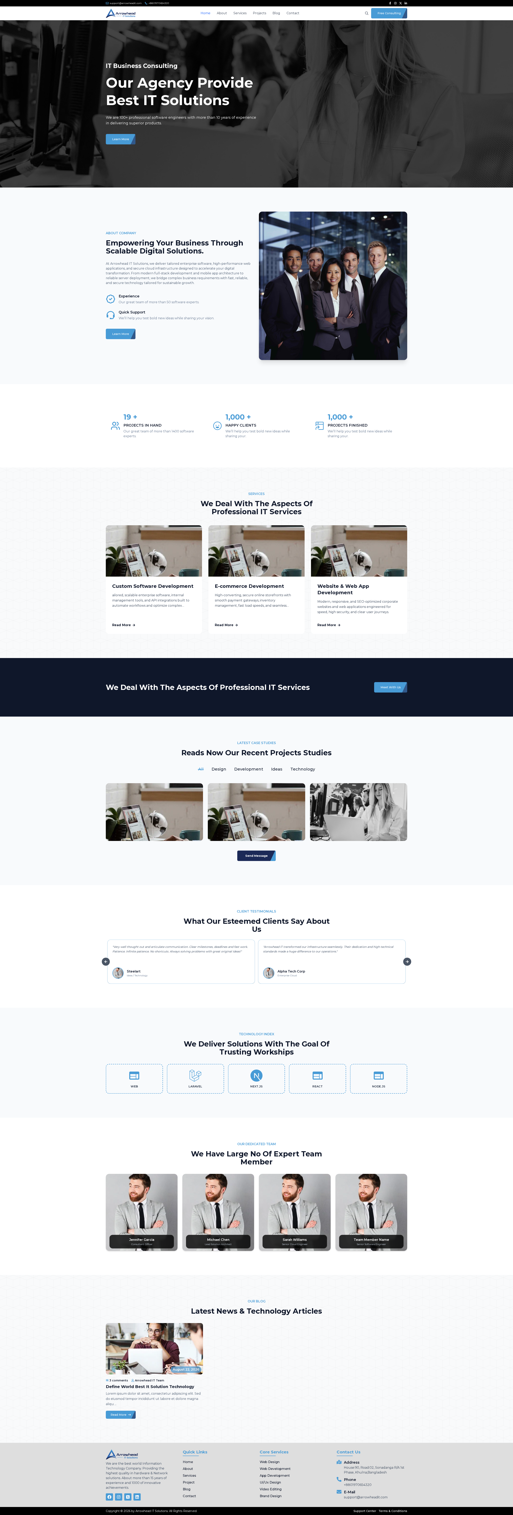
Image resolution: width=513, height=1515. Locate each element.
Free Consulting (389, 13)
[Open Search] (367, 13)
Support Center (364, 1511)
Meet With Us (391, 687)
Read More (121, 625)
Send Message (256, 856)
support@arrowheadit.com (366, 1497)
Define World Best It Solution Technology (150, 1386)
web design (270, 1462)
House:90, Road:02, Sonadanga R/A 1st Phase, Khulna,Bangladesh (374, 1470)
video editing (271, 1489)
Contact (293, 13)
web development (275, 1469)
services (189, 1475)
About (222, 13)
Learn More (120, 139)
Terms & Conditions (393, 1511)
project (189, 1482)
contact (189, 1496)
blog (186, 1489)
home (188, 1462)
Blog (276, 13)
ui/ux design (270, 1482)
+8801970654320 (358, 1485)
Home (205, 13)
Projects (259, 13)
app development (275, 1475)
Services (239, 13)
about (188, 1469)
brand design (271, 1496)
